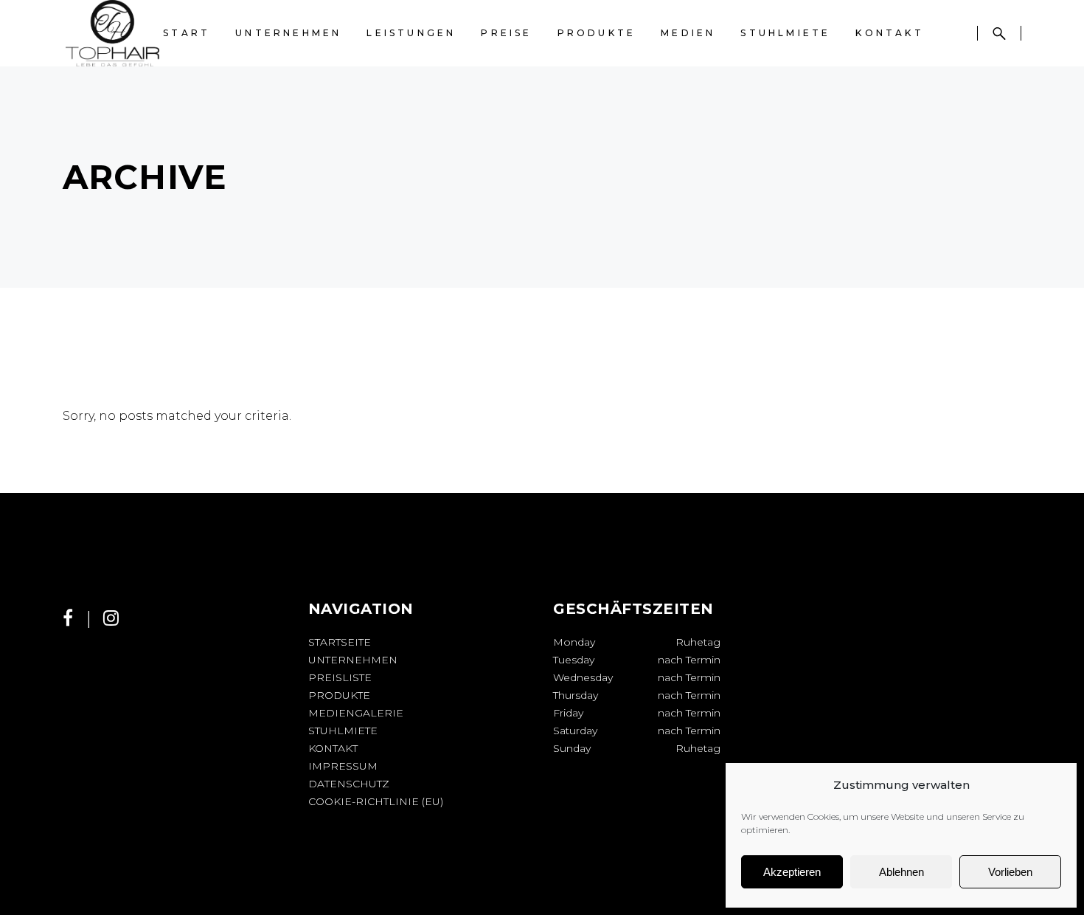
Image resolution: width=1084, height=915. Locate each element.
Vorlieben (1010, 872)
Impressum (343, 766)
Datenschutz (348, 783)
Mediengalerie (355, 712)
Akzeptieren (792, 872)
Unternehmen (352, 659)
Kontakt (333, 748)
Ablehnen (901, 872)
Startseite (339, 642)
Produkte (339, 695)
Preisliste (340, 677)
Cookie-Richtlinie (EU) (375, 801)
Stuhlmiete (343, 730)
